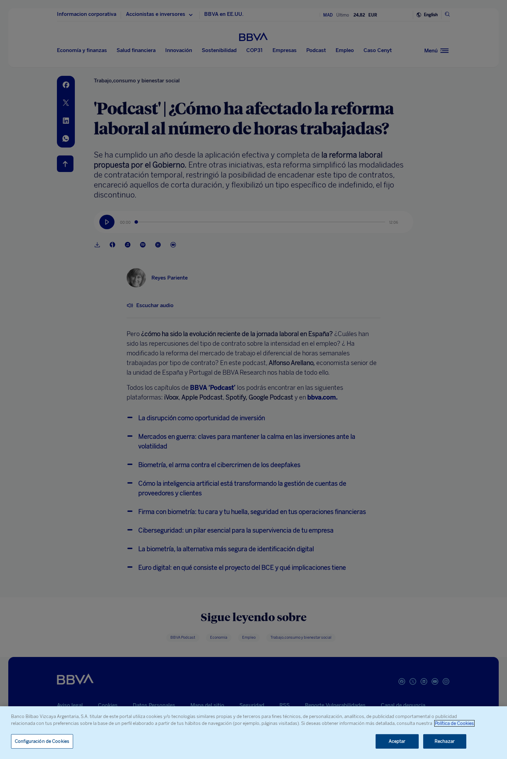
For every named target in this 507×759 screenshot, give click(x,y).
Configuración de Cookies (42, 741)
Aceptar (397, 741)
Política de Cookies (454, 723)
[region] (253, 732)
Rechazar (445, 741)
